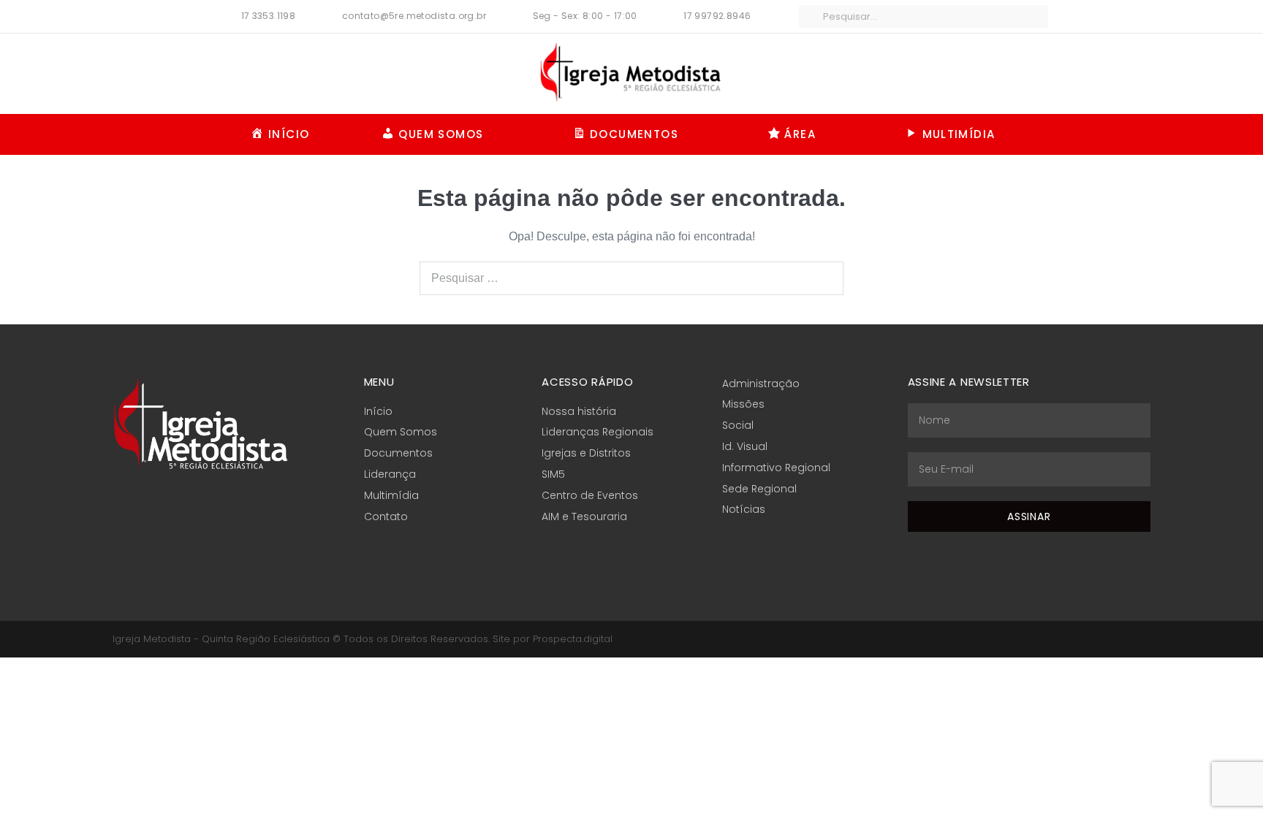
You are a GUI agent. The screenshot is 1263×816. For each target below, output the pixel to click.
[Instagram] (1108, 638)
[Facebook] (1090, 638)
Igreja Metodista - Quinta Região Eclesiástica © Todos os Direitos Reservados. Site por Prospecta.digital (362, 639)
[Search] (824, 278)
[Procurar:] (631, 278)
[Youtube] (1126, 638)
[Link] (1144, 638)
